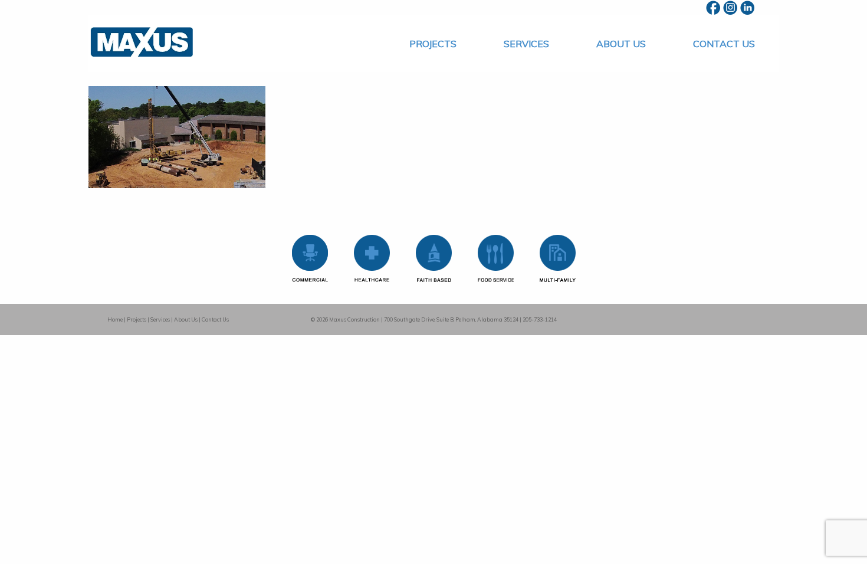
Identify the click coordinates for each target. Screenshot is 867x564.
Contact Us (724, 44)
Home (115, 319)
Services (526, 44)
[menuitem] (433, 43)
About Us (621, 44)
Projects (433, 44)
